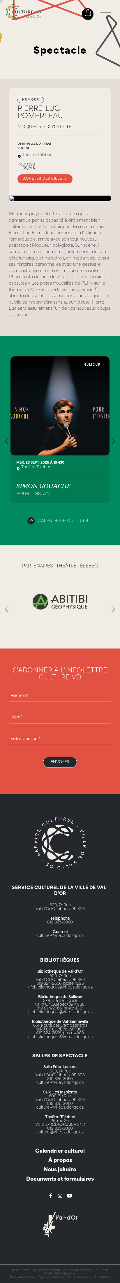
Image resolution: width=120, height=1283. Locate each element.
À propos (60, 1160)
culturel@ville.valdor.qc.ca (60, 936)
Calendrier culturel (64, 521)
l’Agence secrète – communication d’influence (74, 1277)
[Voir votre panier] (88, 13)
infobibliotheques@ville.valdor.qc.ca (60, 987)
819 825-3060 (60, 922)
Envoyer (60, 762)
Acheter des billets (45, 178)
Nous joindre (60, 1170)
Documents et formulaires (60, 1179)
